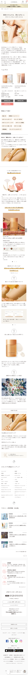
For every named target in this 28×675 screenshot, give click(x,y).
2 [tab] (14, 324)
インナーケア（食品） (21, 632)
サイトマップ (20, 663)
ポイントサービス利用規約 (8, 661)
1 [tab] (12, 324)
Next (26, 230)
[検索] (5, 1)
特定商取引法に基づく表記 (18, 657)
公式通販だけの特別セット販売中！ (14, 5)
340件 (9, 96)
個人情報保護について (9, 657)
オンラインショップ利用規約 (9, 659)
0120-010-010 (16, 595)
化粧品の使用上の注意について (19, 655)
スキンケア (5, 632)
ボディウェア (14, 634)
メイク (9, 632)
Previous (2, 230)
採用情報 (10, 655)
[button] (25, 672)
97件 (22, 95)
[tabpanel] (14, 316)
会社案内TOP (5, 655)
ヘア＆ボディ (14, 632)
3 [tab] (15, 324)
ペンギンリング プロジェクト (11, 663)
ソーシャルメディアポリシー (19, 661)
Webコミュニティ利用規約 (19, 659)
